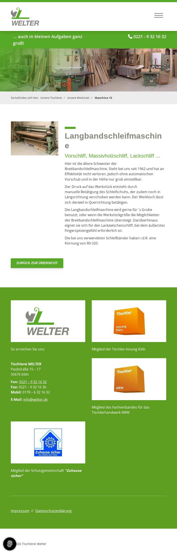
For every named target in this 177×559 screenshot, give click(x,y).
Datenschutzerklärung (53, 510)
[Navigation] (158, 15)
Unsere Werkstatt (78, 98)
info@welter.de (35, 399)
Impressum (20, 510)
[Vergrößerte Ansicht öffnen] (34, 138)
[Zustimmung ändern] (9, 543)
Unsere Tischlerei (51, 98)
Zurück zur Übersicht (37, 263)
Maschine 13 (103, 98)
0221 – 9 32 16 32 (33, 381)
